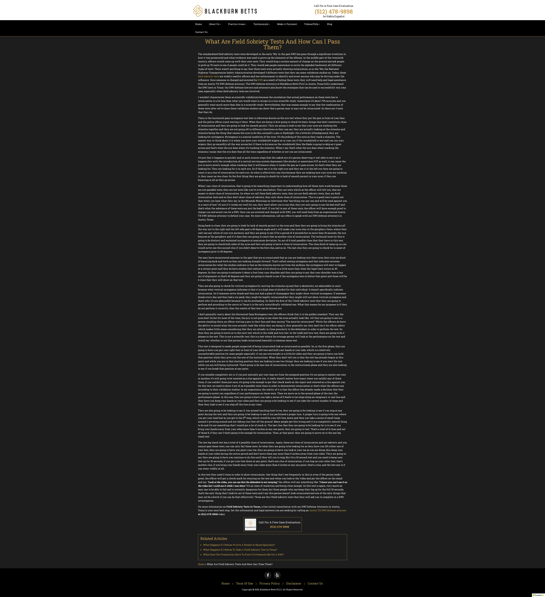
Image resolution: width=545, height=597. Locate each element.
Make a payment (287, 24)
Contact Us (201, 32)
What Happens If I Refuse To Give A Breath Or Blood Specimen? (239, 544)
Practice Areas (236, 24)
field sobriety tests (208, 76)
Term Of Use (244, 583)
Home (198, 24)
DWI (260, 80)
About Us (214, 24)
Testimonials (260, 24)
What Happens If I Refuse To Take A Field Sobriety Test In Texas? (240, 549)
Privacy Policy (269, 583)
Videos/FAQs (311, 24)
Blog (329, 24)
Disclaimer (293, 583)
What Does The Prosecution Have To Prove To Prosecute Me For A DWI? (243, 554)
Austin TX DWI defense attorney (327, 510)
